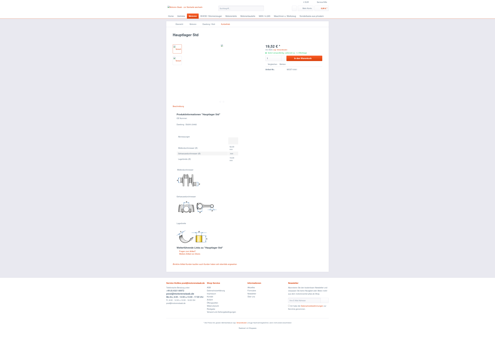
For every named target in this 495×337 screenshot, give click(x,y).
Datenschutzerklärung (216, 290)
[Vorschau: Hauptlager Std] (177, 48)
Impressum (211, 293)
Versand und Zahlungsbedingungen (221, 312)
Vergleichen (272, 64)
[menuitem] (241, 10)
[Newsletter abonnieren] (324, 300)
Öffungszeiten (212, 302)
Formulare (252, 290)
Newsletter (252, 293)
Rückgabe (211, 309)
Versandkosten (241, 323)
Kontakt (210, 296)
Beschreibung (178, 106)
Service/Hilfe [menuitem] (322, 2)
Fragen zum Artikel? (187, 251)
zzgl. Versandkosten (280, 50)
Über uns (251, 296)
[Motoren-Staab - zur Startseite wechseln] (185, 9)
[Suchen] (261, 8)
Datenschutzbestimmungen (312, 306)
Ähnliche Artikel (179, 264)
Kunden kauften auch (194, 264)
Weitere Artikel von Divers (189, 254)
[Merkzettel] (294, 8)
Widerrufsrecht (213, 306)
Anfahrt (210, 299)
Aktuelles (251, 287)
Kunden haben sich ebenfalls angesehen (220, 264)
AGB (209, 287)
